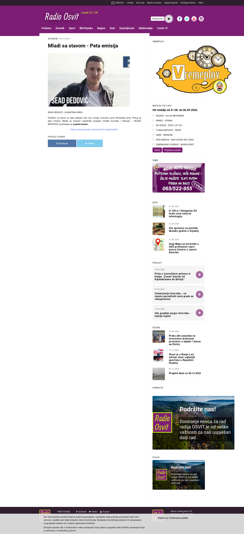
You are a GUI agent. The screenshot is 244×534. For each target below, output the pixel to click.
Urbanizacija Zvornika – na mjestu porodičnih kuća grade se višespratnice (174, 296)
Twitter (94, 512)
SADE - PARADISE (164, 134)
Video (200, 3)
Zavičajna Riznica (188, 3)
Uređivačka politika (178, 518)
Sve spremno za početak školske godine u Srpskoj (184, 229)
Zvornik (60, 28)
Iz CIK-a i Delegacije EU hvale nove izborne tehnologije (183, 213)
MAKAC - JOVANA (164, 120)
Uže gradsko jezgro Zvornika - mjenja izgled (172, 314)
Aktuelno (53, 38)
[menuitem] (46, 28)
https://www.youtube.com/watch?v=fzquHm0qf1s (94, 129)
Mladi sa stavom (154, 3)
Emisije (130, 3)
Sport (72, 28)
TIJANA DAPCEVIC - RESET (168, 130)
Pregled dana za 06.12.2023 (185, 373)
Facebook (82, 512)
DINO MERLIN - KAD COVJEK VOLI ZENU (175, 139)
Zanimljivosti (126, 28)
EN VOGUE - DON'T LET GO (169, 125)
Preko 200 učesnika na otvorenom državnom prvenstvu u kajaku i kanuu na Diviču (185, 340)
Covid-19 (162, 28)
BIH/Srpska (86, 28)
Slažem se (163, 518)
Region (101, 28)
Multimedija (146, 28)
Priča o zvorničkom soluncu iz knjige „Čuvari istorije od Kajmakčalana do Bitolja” (173, 276)
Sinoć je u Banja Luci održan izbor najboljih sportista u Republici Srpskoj (182, 358)
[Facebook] (77, 512)
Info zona (140, 3)
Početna (46, 28)
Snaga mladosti (171, 3)
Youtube (106, 512)
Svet (112, 28)
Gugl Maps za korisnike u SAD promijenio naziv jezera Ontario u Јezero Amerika (184, 248)
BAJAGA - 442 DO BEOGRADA (170, 115)
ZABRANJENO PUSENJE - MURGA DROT (175, 144)
